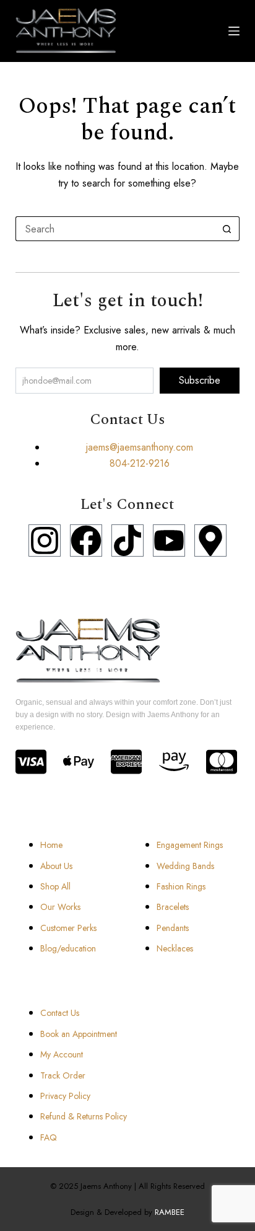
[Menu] (234, 31)
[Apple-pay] (78, 761)
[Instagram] (44, 540)
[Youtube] (169, 540)
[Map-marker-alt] (210, 540)
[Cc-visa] (30, 761)
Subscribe (199, 380)
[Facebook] (86, 540)
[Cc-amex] (126, 761)
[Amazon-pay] (173, 761)
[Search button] (227, 228)
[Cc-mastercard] (221, 761)
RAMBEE (169, 1212)
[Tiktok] (127, 540)
